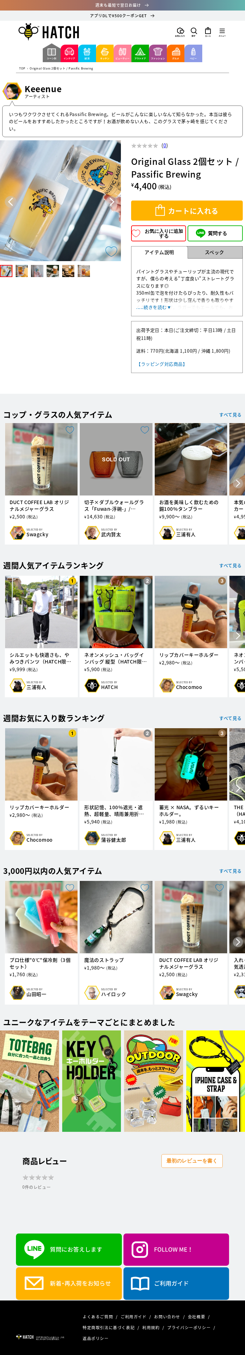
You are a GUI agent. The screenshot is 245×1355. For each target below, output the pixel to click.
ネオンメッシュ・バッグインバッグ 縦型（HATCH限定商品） (115, 658)
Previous (11, 202)
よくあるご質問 (98, 1317)
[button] (194, 32)
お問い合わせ (167, 1317)
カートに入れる (193, 210)
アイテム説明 (159, 252)
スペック (214, 252)
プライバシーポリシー (189, 1327)
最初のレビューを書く (192, 1160)
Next (112, 202)
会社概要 (197, 1317)
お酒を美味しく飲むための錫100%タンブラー (189, 505)
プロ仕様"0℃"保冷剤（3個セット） (40, 963)
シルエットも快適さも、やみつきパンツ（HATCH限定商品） (40, 658)
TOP (22, 68)
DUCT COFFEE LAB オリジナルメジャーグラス (39, 505)
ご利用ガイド (134, 1317)
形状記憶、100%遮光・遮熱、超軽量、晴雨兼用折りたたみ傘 (114, 810)
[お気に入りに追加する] (111, 251)
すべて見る (230, 414)
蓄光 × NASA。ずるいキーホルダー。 (189, 810)
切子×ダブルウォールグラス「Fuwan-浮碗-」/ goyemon (114, 505)
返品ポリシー (96, 1338)
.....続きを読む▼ (154, 307)
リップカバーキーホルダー (189, 655)
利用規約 (151, 1327)
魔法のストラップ (104, 960)
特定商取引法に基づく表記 (109, 1327)
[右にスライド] (238, 484)
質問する (217, 233)
